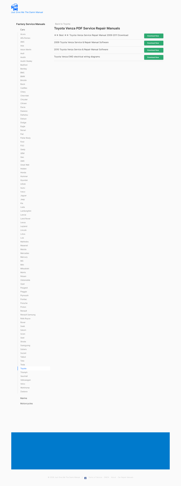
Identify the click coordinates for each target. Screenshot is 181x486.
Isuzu (22, 188)
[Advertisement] (91, 451)
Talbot (23, 357)
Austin (23, 57)
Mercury (24, 257)
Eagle (22, 126)
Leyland (23, 226)
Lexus (23, 222)
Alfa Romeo (25, 38)
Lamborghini (25, 211)
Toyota (23, 368)
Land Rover (25, 218)
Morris (23, 272)
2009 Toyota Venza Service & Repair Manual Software (81, 42)
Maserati (24, 245)
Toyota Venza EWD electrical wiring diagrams (77, 56)
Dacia (22, 107)
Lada (22, 207)
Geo (22, 157)
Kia (21, 203)
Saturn (23, 330)
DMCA (106, 477)
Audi (22, 53)
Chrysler (24, 99)
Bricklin (23, 80)
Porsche (23, 303)
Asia (22, 46)
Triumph (23, 372)
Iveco (22, 192)
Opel (22, 284)
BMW (22, 76)
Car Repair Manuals (125, 477)
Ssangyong (25, 345)
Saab (22, 326)
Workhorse (25, 387)
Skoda (23, 341)
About (113, 477)
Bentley (23, 69)
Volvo (22, 384)
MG (21, 261)
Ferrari (23, 130)
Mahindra (24, 241)
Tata (22, 361)
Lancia (23, 215)
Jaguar (23, 195)
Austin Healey (26, 61)
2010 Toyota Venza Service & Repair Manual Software (81, 49)
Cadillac (23, 88)
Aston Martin (25, 49)
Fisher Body (25, 138)
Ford (22, 142)
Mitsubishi (24, 268)
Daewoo (23, 111)
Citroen (23, 103)
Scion (22, 334)
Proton (23, 307)
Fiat (22, 134)
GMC (22, 161)
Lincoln (23, 230)
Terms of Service (95, 477)
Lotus (22, 234)
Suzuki (23, 353)
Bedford (23, 65)
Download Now (153, 36)
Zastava (23, 391)
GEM (22, 153)
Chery (23, 92)
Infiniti (23, 184)
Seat (22, 338)
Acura (22, 34)
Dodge (23, 122)
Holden (23, 168)
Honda (23, 172)
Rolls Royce (25, 318)
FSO (22, 145)
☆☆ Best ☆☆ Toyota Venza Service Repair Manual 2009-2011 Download (91, 35)
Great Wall (24, 165)
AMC (22, 42)
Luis (22, 238)
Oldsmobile (25, 280)
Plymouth (24, 295)
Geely (22, 149)
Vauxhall (24, 376)
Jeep (22, 199)
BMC (22, 72)
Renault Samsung (28, 314)
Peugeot (24, 288)
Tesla (22, 364)
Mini (22, 265)
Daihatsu (24, 115)
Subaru (23, 349)
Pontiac (23, 299)
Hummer (24, 176)
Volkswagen (25, 380)
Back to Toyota (62, 24)
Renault (23, 311)
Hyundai (24, 180)
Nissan (23, 276)
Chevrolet (24, 95)
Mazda (23, 249)
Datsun (23, 119)
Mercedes (24, 253)
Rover (22, 322)
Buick (22, 84)
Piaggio (23, 291)
